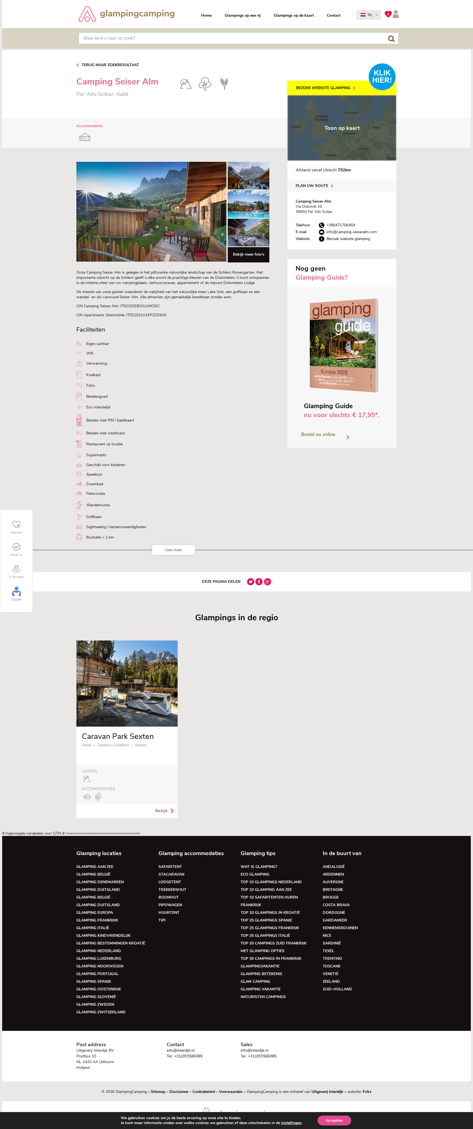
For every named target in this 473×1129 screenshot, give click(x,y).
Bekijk (161, 811)
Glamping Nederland (98, 950)
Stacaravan (171, 874)
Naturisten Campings (263, 996)
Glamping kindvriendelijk (103, 935)
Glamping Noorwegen (99, 966)
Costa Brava (336, 905)
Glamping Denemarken (100, 882)
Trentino (332, 958)
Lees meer (173, 549)
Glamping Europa (94, 912)
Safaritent (170, 866)
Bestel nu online (318, 434)
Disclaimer (178, 1091)
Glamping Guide (328, 406)
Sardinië (332, 943)
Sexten (141, 745)
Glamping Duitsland (98, 889)
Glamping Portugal (97, 973)
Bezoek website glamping (323, 87)
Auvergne (333, 882)
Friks (367, 1091)
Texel (328, 950)
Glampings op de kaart (294, 15)
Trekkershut (172, 889)
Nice (327, 935)
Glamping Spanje (93, 981)
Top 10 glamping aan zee (266, 889)
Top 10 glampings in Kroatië (270, 912)
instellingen (291, 1123)
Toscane (332, 966)
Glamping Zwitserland (101, 1012)
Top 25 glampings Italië (265, 935)
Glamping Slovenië (96, 996)
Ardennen (333, 874)
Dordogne (334, 912)
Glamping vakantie (261, 989)
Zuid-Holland (337, 989)
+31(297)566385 (188, 1056)
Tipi (162, 920)
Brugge (331, 897)
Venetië (330, 973)
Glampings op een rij (243, 15)
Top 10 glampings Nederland (271, 882)
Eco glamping (255, 874)
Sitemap (158, 1091)
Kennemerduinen (340, 928)
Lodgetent (169, 882)
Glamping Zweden (95, 1004)
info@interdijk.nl (180, 1050)
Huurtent (169, 912)
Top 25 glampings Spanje (266, 920)
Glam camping (255, 981)
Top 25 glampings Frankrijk (270, 928)
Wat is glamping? (259, 866)
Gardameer (335, 920)
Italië (86, 745)
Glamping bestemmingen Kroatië (110, 943)
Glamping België (93, 874)
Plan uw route (312, 185)
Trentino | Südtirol (113, 745)
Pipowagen (170, 905)
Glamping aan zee (94, 866)
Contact (334, 15)
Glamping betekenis (261, 973)
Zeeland (331, 981)
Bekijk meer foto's (248, 254)
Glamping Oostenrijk (98, 989)
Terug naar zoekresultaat (110, 65)
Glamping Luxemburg (98, 958)
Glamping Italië (92, 928)
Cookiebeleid (203, 1091)
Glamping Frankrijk (97, 920)
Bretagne (333, 889)
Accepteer (334, 1120)
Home (206, 15)
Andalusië (334, 866)
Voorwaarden (231, 1091)
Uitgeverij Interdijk (327, 1091)
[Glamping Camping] (126, 14)
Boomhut (168, 897)
